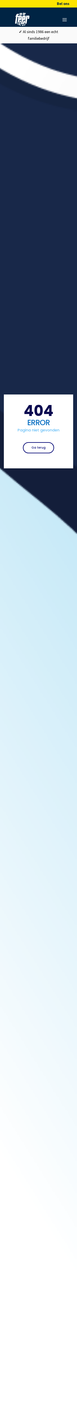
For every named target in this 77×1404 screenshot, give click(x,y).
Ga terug (38, 447)
